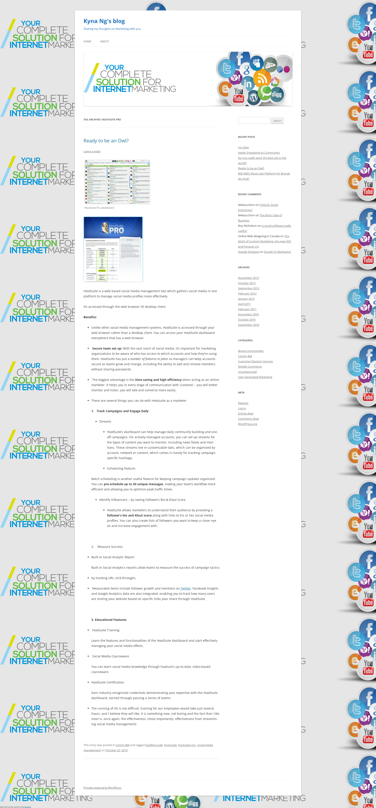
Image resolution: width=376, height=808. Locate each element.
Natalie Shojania (248, 252)
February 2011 (247, 309)
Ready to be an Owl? (106, 140)
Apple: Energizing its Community (259, 153)
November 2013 (248, 278)
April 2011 (244, 304)
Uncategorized (247, 372)
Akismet (28, 807)
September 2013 (248, 288)
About (104, 41)
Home (87, 41)
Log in (242, 408)
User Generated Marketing (255, 377)
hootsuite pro (187, 745)
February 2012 (247, 293)
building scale (154, 745)
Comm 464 (122, 745)
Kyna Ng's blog (104, 21)
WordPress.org (247, 424)
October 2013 (246, 283)
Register (243, 403)
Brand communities (251, 351)
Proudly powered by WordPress (102, 788)
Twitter (185, 588)
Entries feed (245, 413)
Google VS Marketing (277, 252)
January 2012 (246, 299)
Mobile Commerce (250, 366)
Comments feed (248, 419)
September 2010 (248, 325)
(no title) (243, 147)
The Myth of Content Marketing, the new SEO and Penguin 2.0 (264, 241)
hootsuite (170, 745)
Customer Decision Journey (255, 361)
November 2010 (248, 314)
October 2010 (246, 320)
